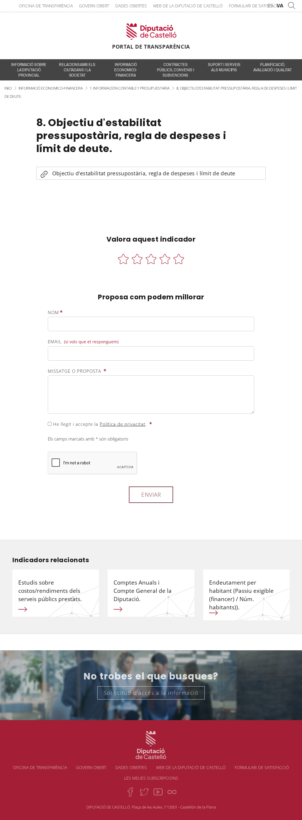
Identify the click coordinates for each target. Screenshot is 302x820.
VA (280, 5)
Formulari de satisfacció (256, 6)
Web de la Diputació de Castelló (188, 6)
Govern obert (94, 6)
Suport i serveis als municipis (224, 67)
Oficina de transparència (46, 6)
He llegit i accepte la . (102, 423)
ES (270, 5)
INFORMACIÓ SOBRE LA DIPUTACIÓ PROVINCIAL (28, 69)
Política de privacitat (122, 424)
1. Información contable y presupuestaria (130, 88)
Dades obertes (131, 6)
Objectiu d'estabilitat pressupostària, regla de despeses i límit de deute (143, 173)
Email (83, 341)
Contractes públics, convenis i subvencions (175, 69)
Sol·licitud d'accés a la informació (151, 692)
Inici (8, 88)
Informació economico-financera (125, 69)
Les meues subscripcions (151, 778)
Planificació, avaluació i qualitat (272, 67)
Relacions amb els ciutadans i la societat (77, 69)
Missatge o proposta (77, 370)
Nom (55, 312)
